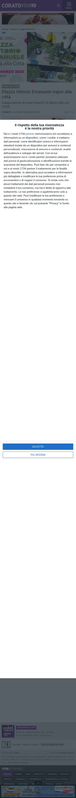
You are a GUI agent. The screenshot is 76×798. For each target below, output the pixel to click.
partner (30, 133)
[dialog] (38, 399)
